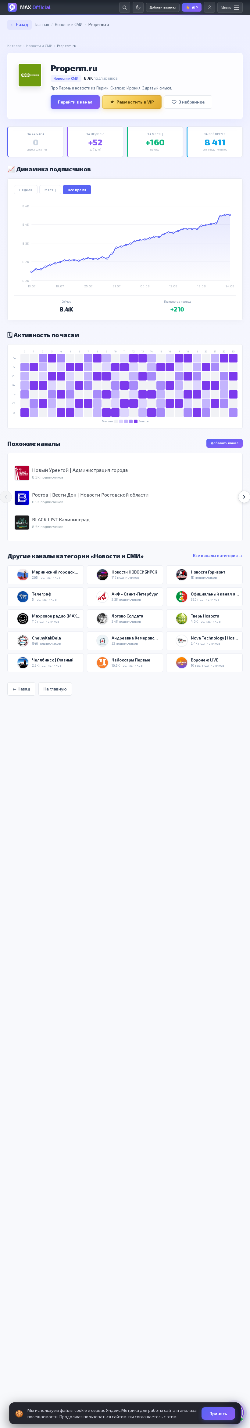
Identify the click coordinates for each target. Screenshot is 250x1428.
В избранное (191, 101)
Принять (218, 1413)
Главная (42, 24)
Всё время (77, 190)
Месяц (50, 190)
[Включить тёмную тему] (138, 7)
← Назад (19, 24)
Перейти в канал (75, 101)
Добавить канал (224, 443)
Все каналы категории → (218, 555)
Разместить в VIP (135, 101)
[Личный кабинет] (209, 7)
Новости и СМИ (69, 24)
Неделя (25, 190)
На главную (55, 688)
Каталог (14, 45)
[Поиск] (124, 7)
